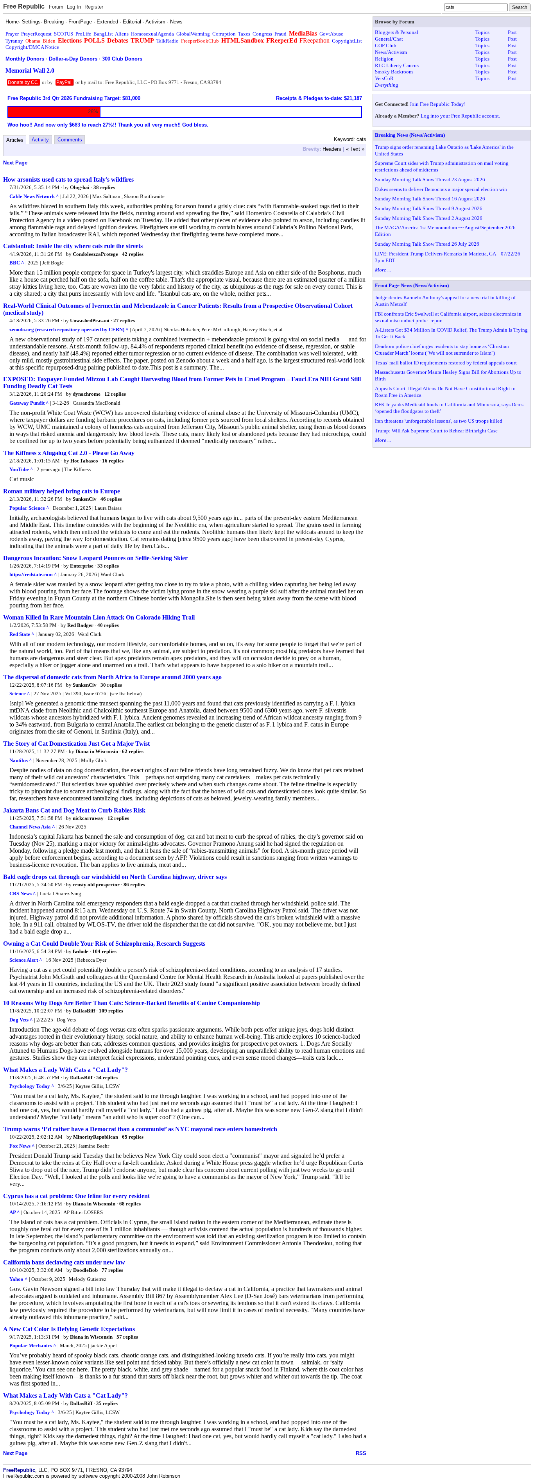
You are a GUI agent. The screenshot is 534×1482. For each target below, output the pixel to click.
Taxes (244, 34)
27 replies (124, 320)
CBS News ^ (22, 893)
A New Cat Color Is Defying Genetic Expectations (69, 1329)
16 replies (113, 461)
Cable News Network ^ (34, 196)
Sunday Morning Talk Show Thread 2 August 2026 (428, 218)
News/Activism (391, 52)
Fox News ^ (22, 1146)
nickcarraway (88, 818)
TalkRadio (167, 41)
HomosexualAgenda (152, 34)
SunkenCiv (85, 499)
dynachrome (86, 394)
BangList (103, 34)
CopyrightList (347, 41)
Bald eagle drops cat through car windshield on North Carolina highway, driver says (115, 876)
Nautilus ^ (20, 760)
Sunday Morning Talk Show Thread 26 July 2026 (427, 244)
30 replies (111, 685)
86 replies (134, 884)
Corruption (224, 34)
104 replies (104, 951)
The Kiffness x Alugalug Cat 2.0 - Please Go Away (68, 453)
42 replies (132, 254)
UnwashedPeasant (89, 320)
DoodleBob (85, 1270)
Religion (384, 59)
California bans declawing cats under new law (64, 1262)
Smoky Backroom (394, 72)
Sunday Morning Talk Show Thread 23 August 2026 (430, 179)
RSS (361, 1453)
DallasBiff (84, 1011)
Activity (40, 140)
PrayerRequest (36, 34)
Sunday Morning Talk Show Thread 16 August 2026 (430, 199)
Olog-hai (80, 187)
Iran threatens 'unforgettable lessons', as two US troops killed (438, 421)
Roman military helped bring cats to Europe (61, 491)
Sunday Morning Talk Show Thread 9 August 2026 (428, 208)
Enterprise (81, 566)
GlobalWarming (193, 34)
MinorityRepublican (95, 1137)
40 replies (108, 625)
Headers (332, 149)
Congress (262, 34)
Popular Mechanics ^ (32, 1345)
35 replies (107, 1403)
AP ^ (14, 1212)
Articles (14, 140)
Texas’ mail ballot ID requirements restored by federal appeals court (446, 363)
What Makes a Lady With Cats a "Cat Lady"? (65, 1069)
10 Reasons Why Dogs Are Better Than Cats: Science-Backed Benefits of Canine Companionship (131, 1003)
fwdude (80, 951)
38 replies (104, 187)
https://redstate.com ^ (33, 574)
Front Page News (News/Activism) (412, 285)
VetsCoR (384, 78)
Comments (69, 140)
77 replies (112, 1270)
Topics (482, 32)
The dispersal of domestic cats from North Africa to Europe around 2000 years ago (112, 677)
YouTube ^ (21, 469)
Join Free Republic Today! (438, 104)
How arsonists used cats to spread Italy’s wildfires (68, 179)
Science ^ (19, 693)
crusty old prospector (96, 884)
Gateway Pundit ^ (29, 403)
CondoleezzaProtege (95, 254)
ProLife (83, 34)
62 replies (132, 751)
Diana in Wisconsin (96, 751)
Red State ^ (21, 634)
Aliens (122, 34)
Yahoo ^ (18, 1279)
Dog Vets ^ (21, 1020)
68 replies (130, 1204)
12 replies (115, 394)
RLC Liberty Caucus (397, 65)
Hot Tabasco (84, 461)
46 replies (111, 499)
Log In (74, 7)
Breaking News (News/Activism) (410, 135)
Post (512, 32)
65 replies (132, 1137)
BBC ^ (16, 263)
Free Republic (24, 6)
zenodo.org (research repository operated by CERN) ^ (69, 329)
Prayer (12, 34)
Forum (56, 7)
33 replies (108, 566)
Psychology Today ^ (31, 1086)
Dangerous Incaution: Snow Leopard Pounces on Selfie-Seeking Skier (95, 558)
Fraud (280, 34)
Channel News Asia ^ (32, 827)
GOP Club (385, 45)
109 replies (111, 1011)
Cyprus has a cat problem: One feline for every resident (76, 1196)
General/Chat (389, 39)
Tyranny (14, 41)
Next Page (15, 163)
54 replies (107, 1077)
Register (93, 7)
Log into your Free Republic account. (460, 116)
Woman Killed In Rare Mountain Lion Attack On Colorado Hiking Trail (99, 617)
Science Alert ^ (25, 960)
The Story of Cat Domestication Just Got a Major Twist (76, 743)
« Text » (355, 149)
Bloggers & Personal (396, 32)
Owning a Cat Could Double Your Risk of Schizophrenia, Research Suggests (104, 943)
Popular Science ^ (29, 508)
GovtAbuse (331, 34)
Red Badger (80, 625)
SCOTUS (63, 34)
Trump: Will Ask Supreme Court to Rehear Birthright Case (436, 431)
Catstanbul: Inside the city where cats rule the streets (73, 246)
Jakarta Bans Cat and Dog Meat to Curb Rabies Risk (74, 810)
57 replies (127, 1337)
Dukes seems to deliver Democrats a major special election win (441, 189)
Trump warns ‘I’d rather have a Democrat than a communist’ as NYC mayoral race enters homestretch (140, 1129)
